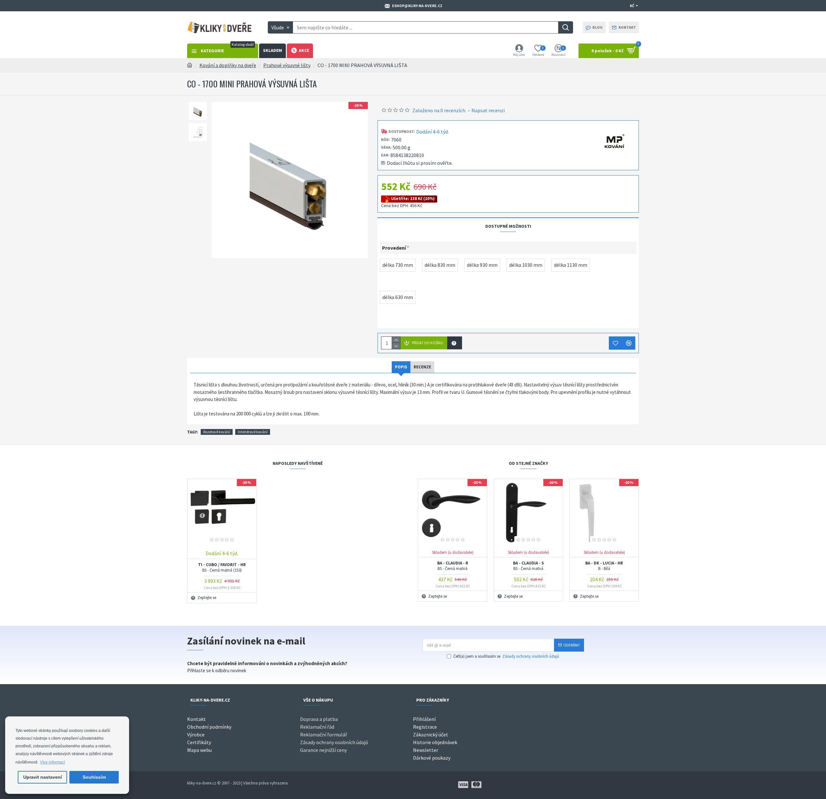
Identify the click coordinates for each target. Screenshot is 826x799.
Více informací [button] (52, 762)
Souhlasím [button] (94, 777)
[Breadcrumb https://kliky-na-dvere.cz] (189, 65)
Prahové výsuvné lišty (286, 65)
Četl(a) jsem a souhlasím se (506, 656)
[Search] (565, 27)
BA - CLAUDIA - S (528, 566)
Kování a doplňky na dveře (227, 65)
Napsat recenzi (488, 110)
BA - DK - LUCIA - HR (604, 566)
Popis (401, 367)
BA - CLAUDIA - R (452, 566)
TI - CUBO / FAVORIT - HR (222, 567)
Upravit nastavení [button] (42, 777)
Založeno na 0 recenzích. (439, 110)
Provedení (394, 248)
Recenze (422, 367)
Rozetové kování (216, 431)
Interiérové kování (252, 431)
